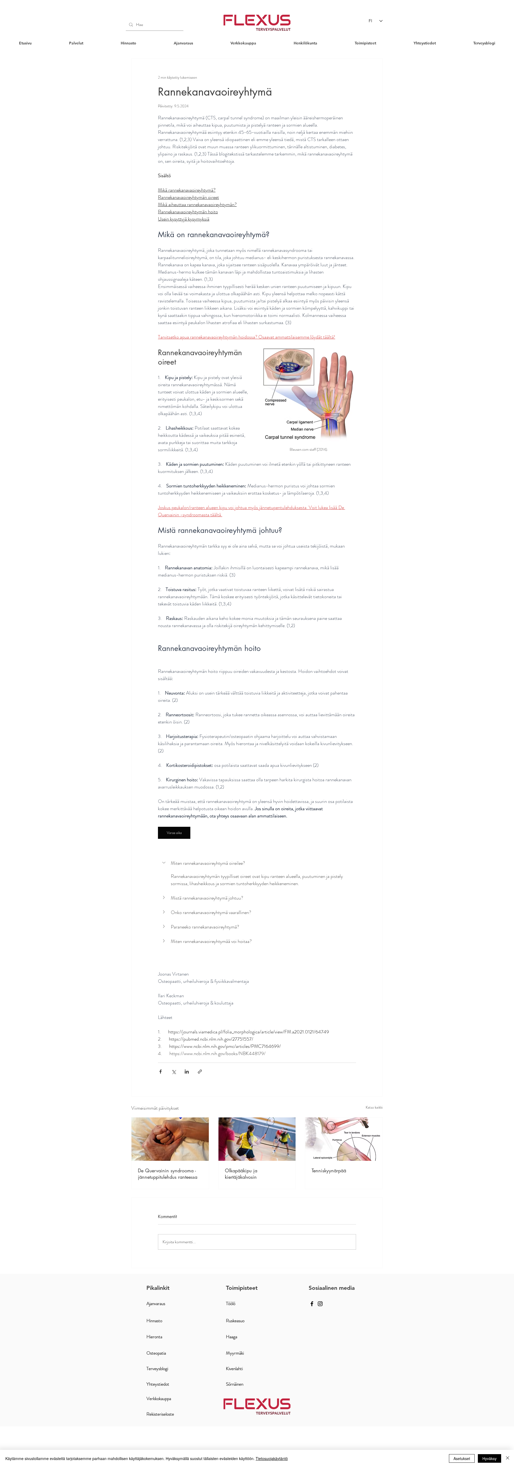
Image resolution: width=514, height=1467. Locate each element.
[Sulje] (507, 1458)
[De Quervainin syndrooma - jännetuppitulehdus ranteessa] (170, 1139)
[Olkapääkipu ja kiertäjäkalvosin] (257, 1139)
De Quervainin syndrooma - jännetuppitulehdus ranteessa (167, 1173)
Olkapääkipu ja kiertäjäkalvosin (241, 1173)
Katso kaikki (374, 1107)
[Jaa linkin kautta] (199, 1071)
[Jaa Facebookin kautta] (160, 1071)
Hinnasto (154, 1320)
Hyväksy (489, 1458)
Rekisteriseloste (160, 1414)
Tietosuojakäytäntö (272, 1458)
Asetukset (461, 1458)
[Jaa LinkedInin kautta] (186, 1071)
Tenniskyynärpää (329, 1170)
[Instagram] (320, 1304)
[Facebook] (312, 1304)
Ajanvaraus (155, 1303)
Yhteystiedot (157, 1384)
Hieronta (154, 1336)
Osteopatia (156, 1353)
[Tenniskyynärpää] (344, 1139)
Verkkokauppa (158, 1398)
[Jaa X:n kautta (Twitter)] (173, 1071)
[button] (76, 43)
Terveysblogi (157, 1368)
